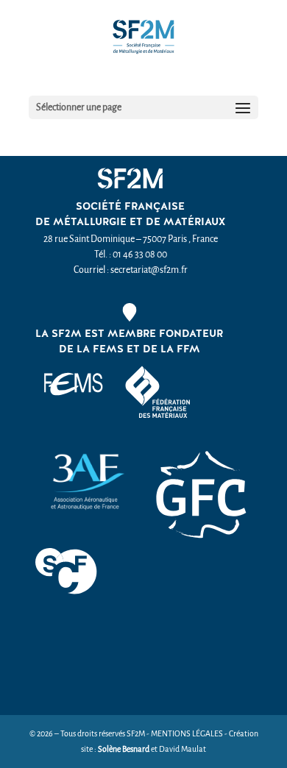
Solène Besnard (123, 749)
